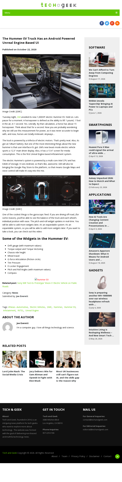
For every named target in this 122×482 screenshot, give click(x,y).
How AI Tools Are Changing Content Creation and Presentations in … (99, 221)
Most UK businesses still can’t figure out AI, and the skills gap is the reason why (67, 376)
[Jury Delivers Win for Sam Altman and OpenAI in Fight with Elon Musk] (41, 359)
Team (64, 456)
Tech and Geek (9, 452)
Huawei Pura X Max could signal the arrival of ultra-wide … (101, 150)
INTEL (21, 310)
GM (19, 117)
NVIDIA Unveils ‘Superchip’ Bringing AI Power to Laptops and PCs (101, 105)
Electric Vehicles (37, 307)
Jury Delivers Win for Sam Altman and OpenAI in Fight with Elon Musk (41, 376)
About (54, 456)
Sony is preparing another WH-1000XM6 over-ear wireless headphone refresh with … (100, 298)
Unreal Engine (32, 310)
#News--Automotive (18, 307)
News (15, 292)
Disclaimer (94, 456)
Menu (7, 12)
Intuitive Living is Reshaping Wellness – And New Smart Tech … (101, 332)
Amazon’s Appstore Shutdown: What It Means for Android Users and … (99, 255)
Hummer (58, 307)
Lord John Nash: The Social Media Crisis (13, 373)
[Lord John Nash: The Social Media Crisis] (14, 359)
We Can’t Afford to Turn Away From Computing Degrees (101, 72)
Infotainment (9, 310)
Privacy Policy (78, 456)
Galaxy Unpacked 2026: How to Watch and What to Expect (102, 181)
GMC (49, 307)
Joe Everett (22, 296)
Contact (107, 456)
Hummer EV (70, 307)
